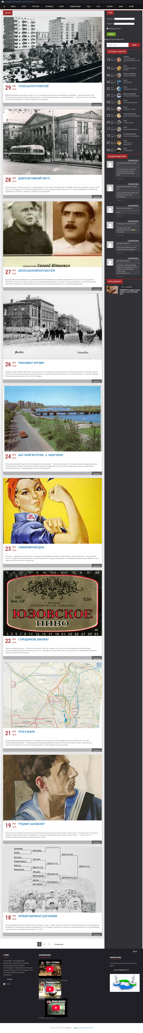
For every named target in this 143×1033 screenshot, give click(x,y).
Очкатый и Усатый (129, 109)
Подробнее (96, 105)
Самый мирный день (31, 547)
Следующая (59, 944)
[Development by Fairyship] (83, 1028)
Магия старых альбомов (131, 136)
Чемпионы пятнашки (130, 89)
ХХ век (61, 6)
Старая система (128, 123)
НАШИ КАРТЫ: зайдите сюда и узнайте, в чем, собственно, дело (130, 292)
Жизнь (13, 6)
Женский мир (127, 82)
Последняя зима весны (131, 96)
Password (110, 24)
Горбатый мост (128, 150)
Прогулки (35, 6)
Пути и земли (26, 731)
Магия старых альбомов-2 (131, 116)
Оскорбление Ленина (130, 102)
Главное (126, 57)
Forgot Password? (117, 39)
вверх (135, 951)
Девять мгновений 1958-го (34, 178)
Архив (131, 6)
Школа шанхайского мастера (36, 270)
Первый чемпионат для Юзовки (37, 916)
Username (110, 19)
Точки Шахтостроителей (33, 86)
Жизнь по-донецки (129, 74)
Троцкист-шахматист (31, 824)
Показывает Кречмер (31, 362)
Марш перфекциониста (130, 129)
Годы (88, 6)
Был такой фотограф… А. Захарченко (40, 455)
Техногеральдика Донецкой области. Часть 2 (131, 60)
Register (107, 39)
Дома (121, 6)
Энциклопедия (75, 6)
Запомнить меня (114, 29)
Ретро (24, 6)
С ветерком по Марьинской (128, 143)
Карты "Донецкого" (127, 287)
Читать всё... (120, 179)
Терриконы (49, 6)
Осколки (110, 6)
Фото (98, 6)
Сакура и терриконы (129, 76)
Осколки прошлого (129, 114)
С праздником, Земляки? (33, 639)
